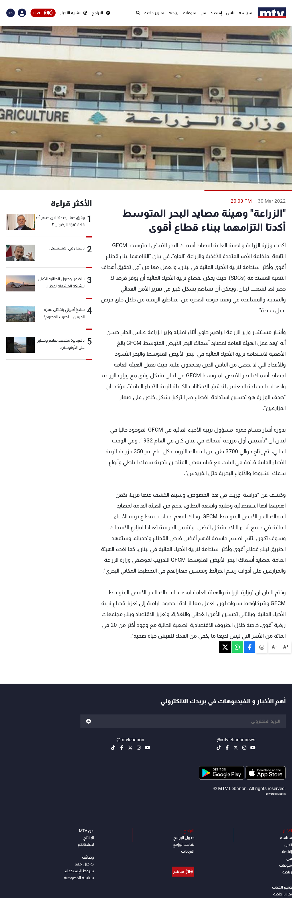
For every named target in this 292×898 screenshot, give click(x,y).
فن (203, 13)
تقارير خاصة (154, 13)
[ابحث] (138, 12)
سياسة (245, 13)
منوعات (189, 13)
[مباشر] (183, 858)
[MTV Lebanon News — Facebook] (227, 747)
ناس (230, 13)
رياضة (174, 13)
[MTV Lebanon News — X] (236, 747)
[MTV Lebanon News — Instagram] (244, 747)
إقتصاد (216, 13)
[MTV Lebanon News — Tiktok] (218, 747)
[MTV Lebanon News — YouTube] (253, 747)
